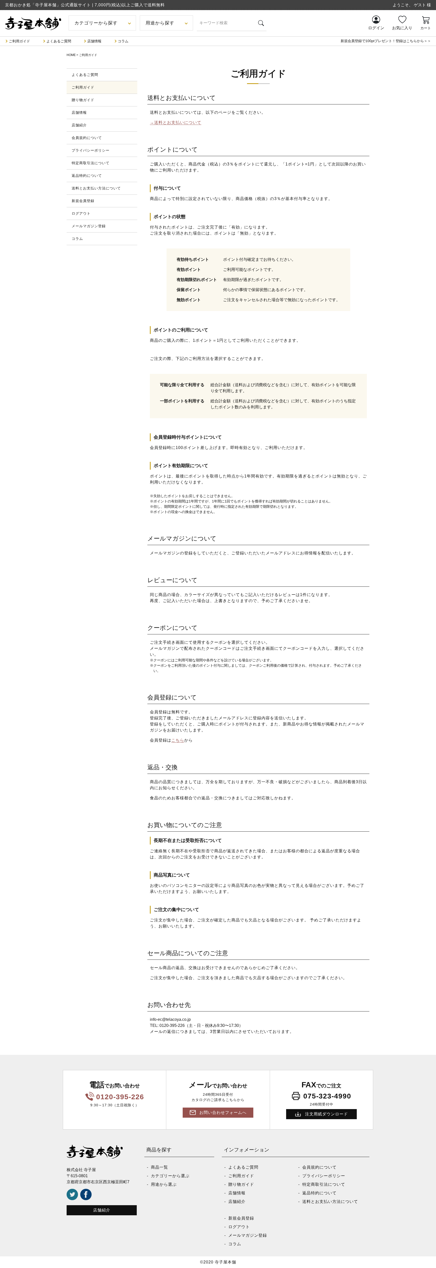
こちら (177, 740)
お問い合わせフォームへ (223, 1112)
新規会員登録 (83, 201)
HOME (71, 55)
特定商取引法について (91, 163)
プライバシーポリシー (91, 150)
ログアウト (81, 213)
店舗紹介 (79, 125)
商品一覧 (159, 1167)
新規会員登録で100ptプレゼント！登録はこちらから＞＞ (386, 41)
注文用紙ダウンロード (326, 1114)
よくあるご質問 (58, 41)
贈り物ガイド (83, 100)
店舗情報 (94, 41)
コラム (123, 41)
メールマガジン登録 (89, 226)
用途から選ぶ (164, 1184)
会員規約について (87, 138)
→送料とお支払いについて (175, 122)
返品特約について (87, 176)
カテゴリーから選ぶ (170, 1176)
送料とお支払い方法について (96, 188)
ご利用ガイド (19, 41)
